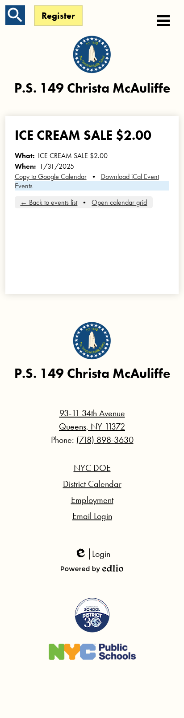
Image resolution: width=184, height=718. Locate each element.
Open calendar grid (119, 202)
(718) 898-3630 (105, 440)
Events (24, 186)
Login (92, 554)
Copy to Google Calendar (51, 176)
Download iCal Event (130, 176)
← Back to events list (48, 202)
